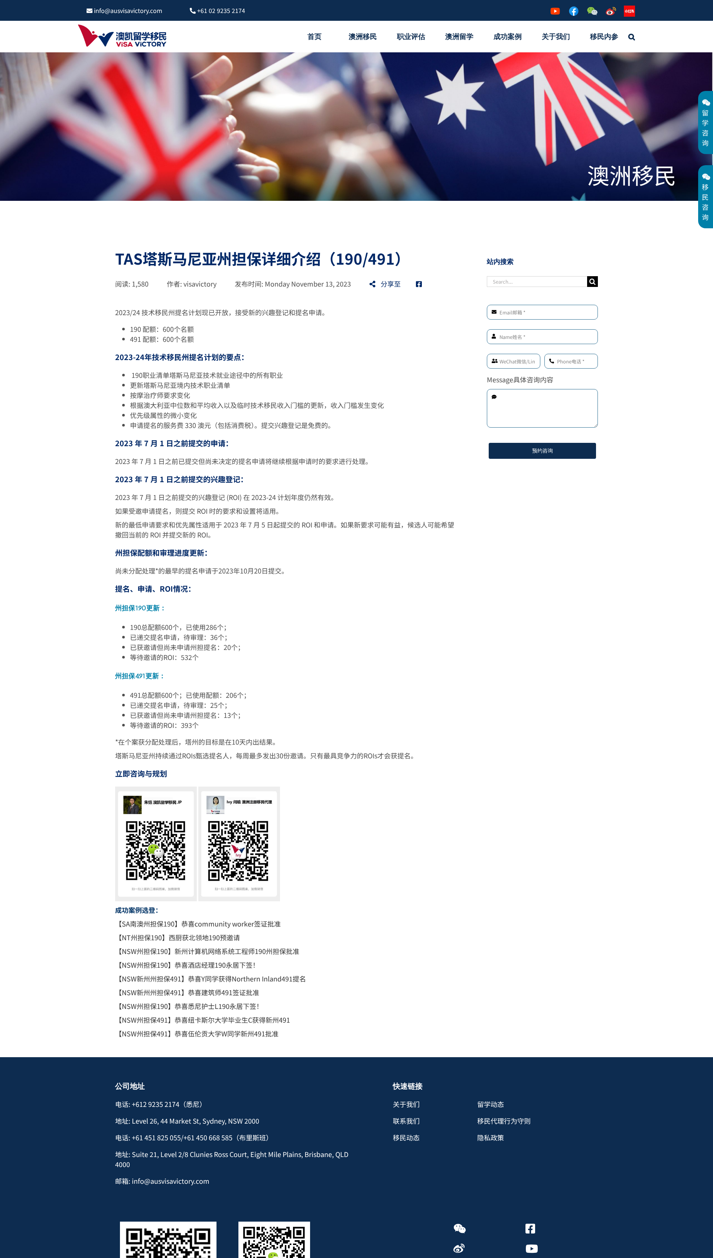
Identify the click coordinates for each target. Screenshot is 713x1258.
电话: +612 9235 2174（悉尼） (160, 1104)
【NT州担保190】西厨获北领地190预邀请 (177, 937)
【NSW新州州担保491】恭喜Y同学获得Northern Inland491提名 (210, 978)
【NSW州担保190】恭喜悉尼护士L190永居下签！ (189, 1006)
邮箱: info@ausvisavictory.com (162, 1181)
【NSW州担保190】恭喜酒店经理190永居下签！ (187, 965)
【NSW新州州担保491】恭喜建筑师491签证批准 (187, 992)
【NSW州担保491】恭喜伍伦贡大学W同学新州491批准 (197, 1033)
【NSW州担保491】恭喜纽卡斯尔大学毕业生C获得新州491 (202, 1020)
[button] (631, 36)
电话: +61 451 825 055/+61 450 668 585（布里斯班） (194, 1137)
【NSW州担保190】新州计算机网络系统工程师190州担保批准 (207, 951)
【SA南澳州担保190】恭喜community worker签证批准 (198, 923)
